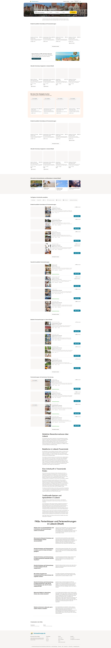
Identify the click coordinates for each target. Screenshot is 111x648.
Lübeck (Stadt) (75, 15)
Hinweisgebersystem (76, 646)
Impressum (59, 646)
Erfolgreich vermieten (66, 1)
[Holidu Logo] (34, 1)
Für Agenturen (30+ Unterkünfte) (75, 639)
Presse (59, 640)
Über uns (47, 639)
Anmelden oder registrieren (36, 58)
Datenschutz (66, 646)
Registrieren (76, 1)
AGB (62, 646)
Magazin (47, 640)
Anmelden (72, 1)
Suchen (73, 12)
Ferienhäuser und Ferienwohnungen (65, 15)
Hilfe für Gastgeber (61, 639)
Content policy (71, 646)
